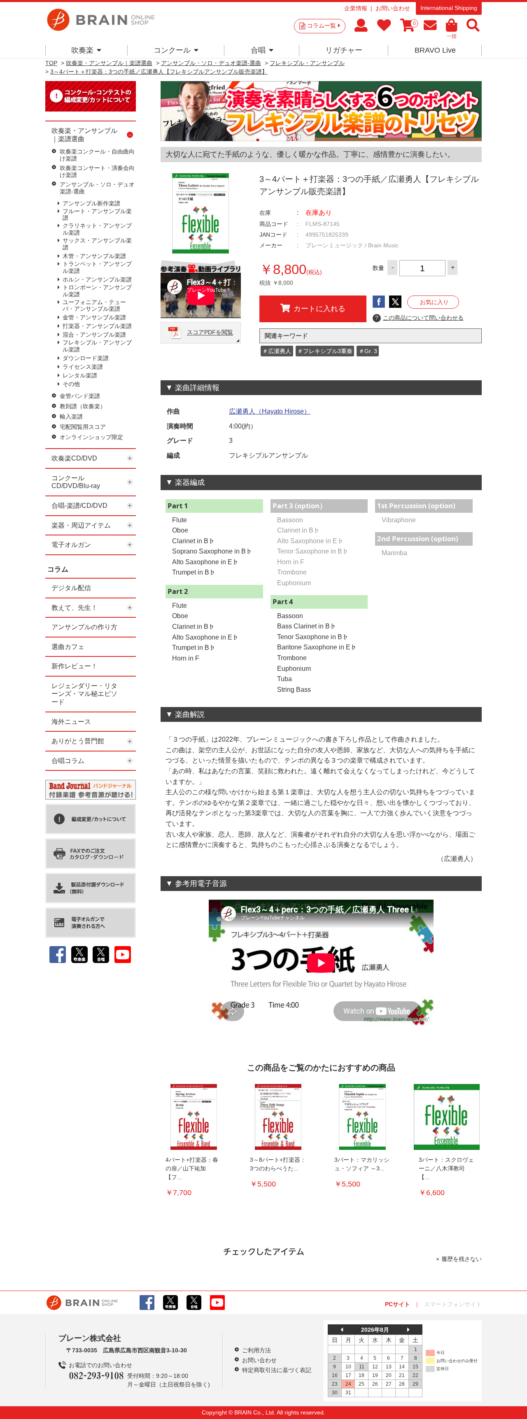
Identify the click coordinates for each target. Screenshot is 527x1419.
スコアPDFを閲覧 (210, 332)
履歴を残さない (461, 1259)
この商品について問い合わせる (419, 317)
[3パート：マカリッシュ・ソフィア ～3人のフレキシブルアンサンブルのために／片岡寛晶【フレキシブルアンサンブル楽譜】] (362, 1117)
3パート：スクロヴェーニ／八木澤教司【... (446, 1168)
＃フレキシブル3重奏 (324, 351)
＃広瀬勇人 (276, 351)
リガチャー (343, 50)
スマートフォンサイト (453, 1304)
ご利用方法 (256, 1350)
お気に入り (434, 302)
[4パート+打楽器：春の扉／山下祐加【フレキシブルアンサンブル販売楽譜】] (193, 1117)
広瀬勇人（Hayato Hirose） (269, 411)
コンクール (172, 50)
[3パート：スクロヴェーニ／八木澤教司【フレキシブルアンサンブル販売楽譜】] (447, 1117)
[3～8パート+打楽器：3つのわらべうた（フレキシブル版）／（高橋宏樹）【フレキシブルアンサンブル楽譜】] (278, 1117)
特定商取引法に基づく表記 (276, 1370)
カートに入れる (319, 309)
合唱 (258, 50)
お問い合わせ (392, 8)
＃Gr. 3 (368, 351)
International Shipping (448, 8)
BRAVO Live (435, 50)
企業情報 (355, 8)
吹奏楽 (82, 50)
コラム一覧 (321, 25)
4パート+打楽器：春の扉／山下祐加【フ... (192, 1168)
